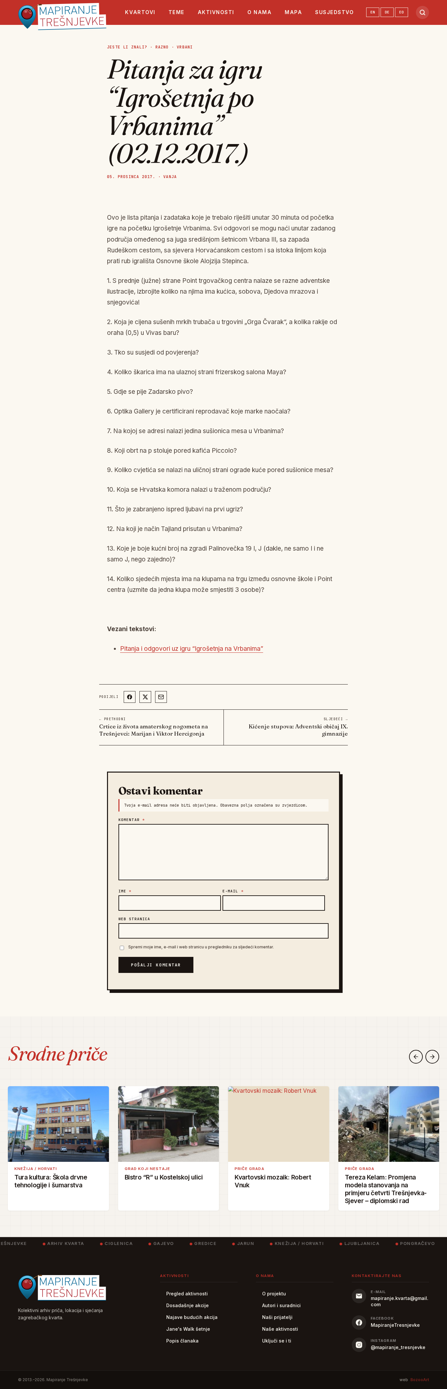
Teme (177, 12)
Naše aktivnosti (280, 1329)
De (387, 12)
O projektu (274, 1293)
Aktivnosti (216, 12)
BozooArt (419, 1379)
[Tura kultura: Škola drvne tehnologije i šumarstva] (58, 1124)
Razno (162, 47)
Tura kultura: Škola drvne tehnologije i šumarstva (50, 1181)
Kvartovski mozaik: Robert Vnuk (273, 1181)
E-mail (233, 891)
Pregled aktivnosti (187, 1293)
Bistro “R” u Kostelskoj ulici (164, 1177)
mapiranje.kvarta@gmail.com (399, 1301)
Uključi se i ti (276, 1340)
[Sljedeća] (432, 1057)
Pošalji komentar (156, 965)
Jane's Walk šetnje (188, 1329)
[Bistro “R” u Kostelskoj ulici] (168, 1124)
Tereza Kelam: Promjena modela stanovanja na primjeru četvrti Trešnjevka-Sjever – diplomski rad (386, 1189)
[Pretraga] (422, 12)
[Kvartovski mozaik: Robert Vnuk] (278, 1124)
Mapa (293, 12)
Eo (401, 12)
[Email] (161, 697)
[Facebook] (129, 697)
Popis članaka (182, 1340)
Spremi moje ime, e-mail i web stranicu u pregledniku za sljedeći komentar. (201, 946)
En (372, 12)
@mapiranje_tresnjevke (398, 1347)
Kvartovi (140, 12)
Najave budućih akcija (192, 1317)
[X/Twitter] (145, 697)
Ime (125, 891)
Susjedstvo (334, 12)
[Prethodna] (416, 1057)
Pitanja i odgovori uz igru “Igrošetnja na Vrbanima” (191, 648)
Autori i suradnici (281, 1305)
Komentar (131, 819)
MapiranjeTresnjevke (395, 1325)
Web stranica (134, 919)
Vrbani (185, 47)
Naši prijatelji (277, 1317)
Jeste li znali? (127, 47)
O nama (259, 12)
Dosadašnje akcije (187, 1305)
